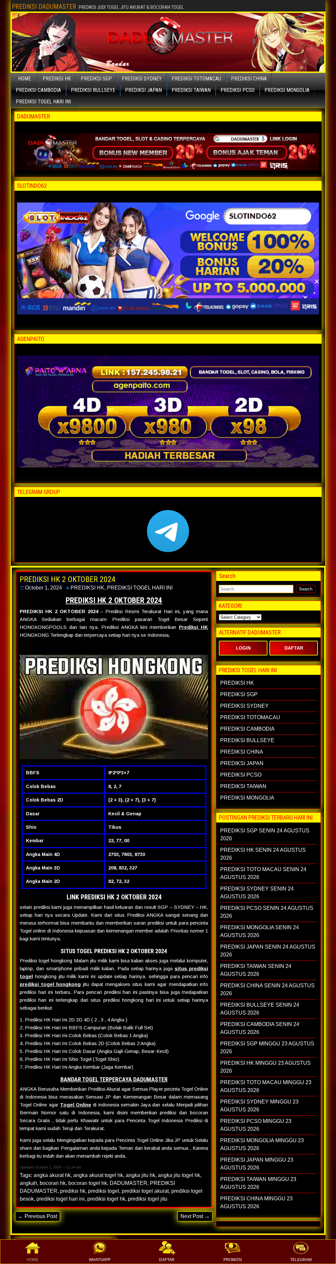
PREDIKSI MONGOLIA (286, 90)
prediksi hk (72, 1191)
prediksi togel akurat (145, 1191)
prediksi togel (103, 1191)
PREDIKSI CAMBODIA (38, 90)
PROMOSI (232, 1259)
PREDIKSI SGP (96, 78)
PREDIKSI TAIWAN (191, 90)
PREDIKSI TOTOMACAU (196, 78)
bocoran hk (53, 1183)
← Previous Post (37, 1216)
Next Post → (195, 1216)
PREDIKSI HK (57, 78)
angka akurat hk (52, 1175)
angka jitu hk (140, 1175)
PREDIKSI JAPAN (143, 90)
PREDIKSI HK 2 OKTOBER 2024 (68, 579)
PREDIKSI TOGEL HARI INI (43, 101)
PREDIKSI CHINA (249, 78)
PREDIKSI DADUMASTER (44, 7)
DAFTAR (167, 1259)
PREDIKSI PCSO (237, 90)
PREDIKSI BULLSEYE (93, 90)
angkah (28, 1183)
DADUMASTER (128, 1183)
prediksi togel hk (106, 1199)
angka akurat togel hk (98, 1175)
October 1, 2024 (43, 587)
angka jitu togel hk (179, 1175)
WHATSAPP (100, 1259)
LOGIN (243, 648)
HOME (32, 1259)
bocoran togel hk (87, 1183)
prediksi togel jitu (147, 1199)
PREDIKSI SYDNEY (142, 78)
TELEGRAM (301, 1259)
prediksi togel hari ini (60, 1199)
